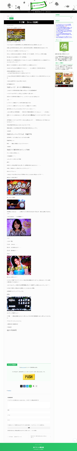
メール (9, 415)
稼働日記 (9, 390)
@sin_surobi (23, 367)
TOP (29, 11)
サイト (9, 420)
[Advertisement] (29, 347)
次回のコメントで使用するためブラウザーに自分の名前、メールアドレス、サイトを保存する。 (27, 425)
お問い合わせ (48, 11)
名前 (8, 410)
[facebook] (24, 386)
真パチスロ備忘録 (38, 447)
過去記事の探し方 (38, 11)
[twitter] (21, 386)
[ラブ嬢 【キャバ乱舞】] (27, 386)
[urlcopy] (36, 386)
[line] (30, 386)
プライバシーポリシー (38, 444)
